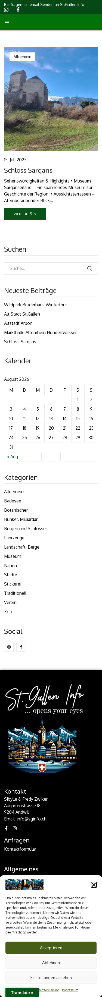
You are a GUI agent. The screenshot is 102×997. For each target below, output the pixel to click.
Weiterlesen (25, 214)
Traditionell (15, 593)
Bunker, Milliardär (21, 519)
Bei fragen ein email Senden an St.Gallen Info (44, 4)
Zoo (8, 611)
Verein (10, 602)
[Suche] (89, 268)
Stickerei (12, 584)
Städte (10, 574)
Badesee (12, 501)
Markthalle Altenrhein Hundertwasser (40, 332)
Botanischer (16, 510)
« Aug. (13, 456)
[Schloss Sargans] (51, 99)
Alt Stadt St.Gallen (22, 314)
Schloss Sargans (28, 170)
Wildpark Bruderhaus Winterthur (35, 304)
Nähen (10, 565)
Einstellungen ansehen (51, 977)
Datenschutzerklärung (43, 990)
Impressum (70, 990)
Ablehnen (51, 962)
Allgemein (14, 491)
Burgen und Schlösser (25, 528)
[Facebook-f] (6, 828)
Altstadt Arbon (18, 323)
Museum (12, 556)
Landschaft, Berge (21, 547)
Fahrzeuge (14, 537)
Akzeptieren (51, 947)
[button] (94, 885)
